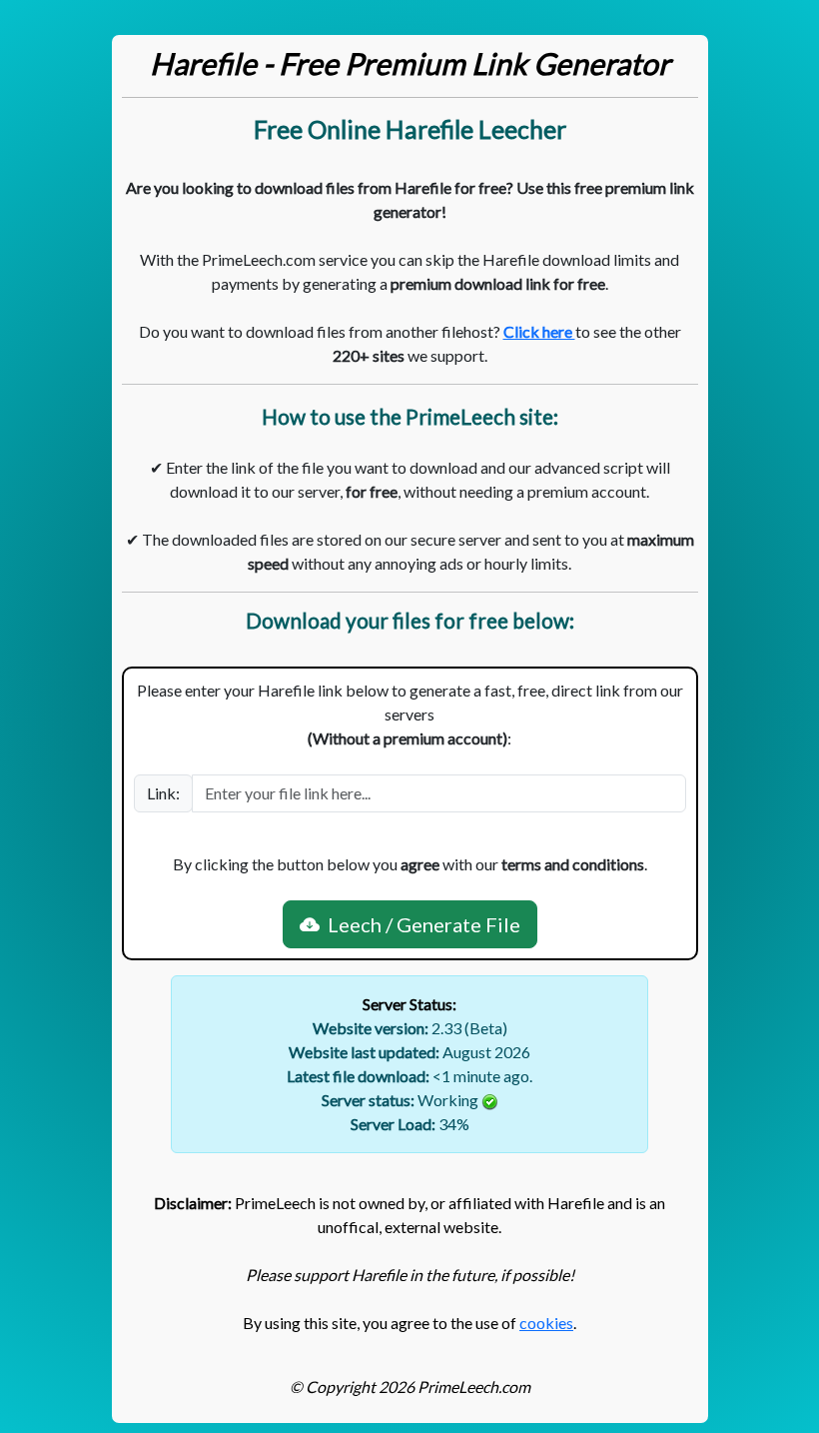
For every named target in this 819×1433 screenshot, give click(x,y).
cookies (546, 1322)
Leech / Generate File (420, 924)
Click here (539, 331)
